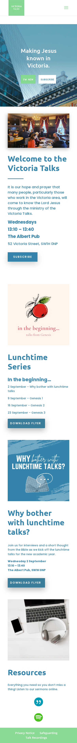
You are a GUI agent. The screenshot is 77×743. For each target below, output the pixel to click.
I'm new (28, 79)
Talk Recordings (36, 737)
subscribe (47, 79)
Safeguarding (48, 733)
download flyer (25, 423)
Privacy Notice (25, 733)
